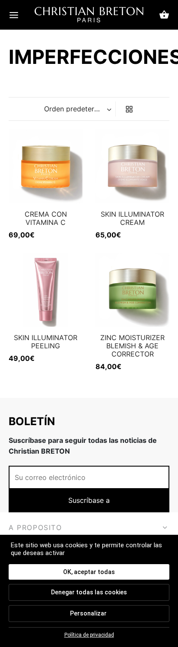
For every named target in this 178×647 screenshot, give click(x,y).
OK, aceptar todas (89, 571)
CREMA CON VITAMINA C (46, 218)
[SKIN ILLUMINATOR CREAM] (132, 166)
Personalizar (88, 613)
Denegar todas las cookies (89, 592)
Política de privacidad (89, 635)
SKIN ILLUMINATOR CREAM (132, 218)
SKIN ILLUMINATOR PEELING (45, 341)
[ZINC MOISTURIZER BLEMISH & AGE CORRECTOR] (132, 290)
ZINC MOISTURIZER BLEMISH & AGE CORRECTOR (132, 345)
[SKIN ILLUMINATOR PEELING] (46, 290)
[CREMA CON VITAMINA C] (46, 166)
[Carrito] (164, 14)
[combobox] (78, 109)
